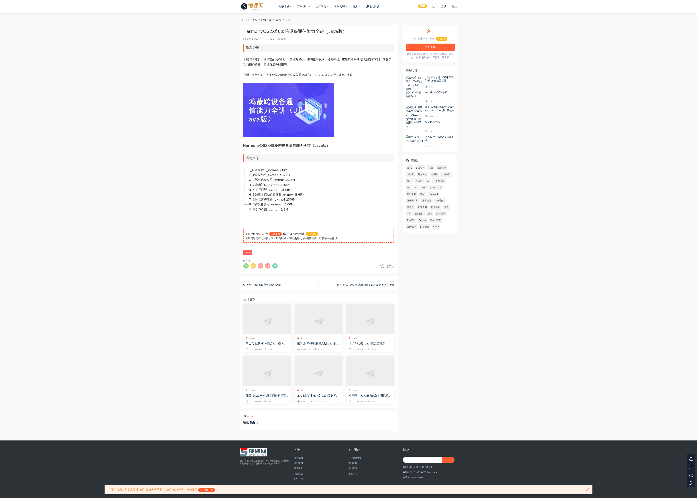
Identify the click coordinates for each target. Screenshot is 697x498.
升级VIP (442, 39)
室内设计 (411, 227)
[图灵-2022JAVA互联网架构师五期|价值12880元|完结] (267, 373)
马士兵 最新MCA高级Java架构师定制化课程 (266, 344)
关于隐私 (298, 468)
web (423, 187)
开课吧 (419, 181)
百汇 (355, 6)
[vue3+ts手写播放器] (414, 94)
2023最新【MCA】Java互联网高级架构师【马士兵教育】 (318, 396)
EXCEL (410, 220)
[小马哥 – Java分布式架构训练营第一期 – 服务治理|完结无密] (370, 373)
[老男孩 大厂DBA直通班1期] (414, 139)
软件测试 (446, 174)
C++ (409, 181)
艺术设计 (302, 6)
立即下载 (275, 234)
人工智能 (426, 200)
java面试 (440, 214)
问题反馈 (298, 474)
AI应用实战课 (432, 122)
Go (409, 187)
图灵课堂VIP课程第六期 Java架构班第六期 (318, 344)
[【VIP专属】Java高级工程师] (370, 321)
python (420, 168)
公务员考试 (438, 181)
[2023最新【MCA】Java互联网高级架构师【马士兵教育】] (318, 373)
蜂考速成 (422, 174)
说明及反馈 (372, 6)
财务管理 (424, 227)
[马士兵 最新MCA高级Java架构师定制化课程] (267, 321)
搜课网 (252, 6)
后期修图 (422, 207)
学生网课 (339, 6)
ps (428, 181)
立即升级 (312, 234)
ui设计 (434, 174)
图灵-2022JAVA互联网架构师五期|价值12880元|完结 (266, 396)
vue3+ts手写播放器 (436, 92)
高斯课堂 (441, 168)
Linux (436, 227)
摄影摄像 (411, 194)
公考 (430, 214)
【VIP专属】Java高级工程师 (367, 343)
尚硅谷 (410, 207)
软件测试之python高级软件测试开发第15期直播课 (365, 285)
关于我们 (298, 458)
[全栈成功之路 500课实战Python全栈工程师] (414, 83)
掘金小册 (435, 207)
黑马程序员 (435, 220)
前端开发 (352, 463)
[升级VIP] (691, 458)
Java (271, 39)
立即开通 (208, 490)
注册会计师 (412, 200)
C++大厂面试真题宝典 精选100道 (262, 285)
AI (416, 187)
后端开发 (352, 468)
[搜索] (434, 6)
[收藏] (382, 266)
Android (433, 194)
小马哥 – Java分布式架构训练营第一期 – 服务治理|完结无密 (370, 396)
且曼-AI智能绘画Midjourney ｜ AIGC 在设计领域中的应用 (439, 110)
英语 (446, 207)
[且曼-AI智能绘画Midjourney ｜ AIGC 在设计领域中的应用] (414, 115)
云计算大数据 (355, 458)
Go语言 (439, 200)
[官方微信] (691, 483)
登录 (252, 422)
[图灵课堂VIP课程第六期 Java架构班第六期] (318, 321)
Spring (422, 220)
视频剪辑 (419, 214)
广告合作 (298, 479)
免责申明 (298, 463)
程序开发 (283, 6)
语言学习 (320, 6)
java (247, 252)
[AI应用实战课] (414, 124)
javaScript (436, 187)
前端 (430, 168)
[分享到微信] (246, 266)
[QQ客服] (691, 475)
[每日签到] (691, 467)
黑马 (422, 194)
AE (408, 214)
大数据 (410, 174)
